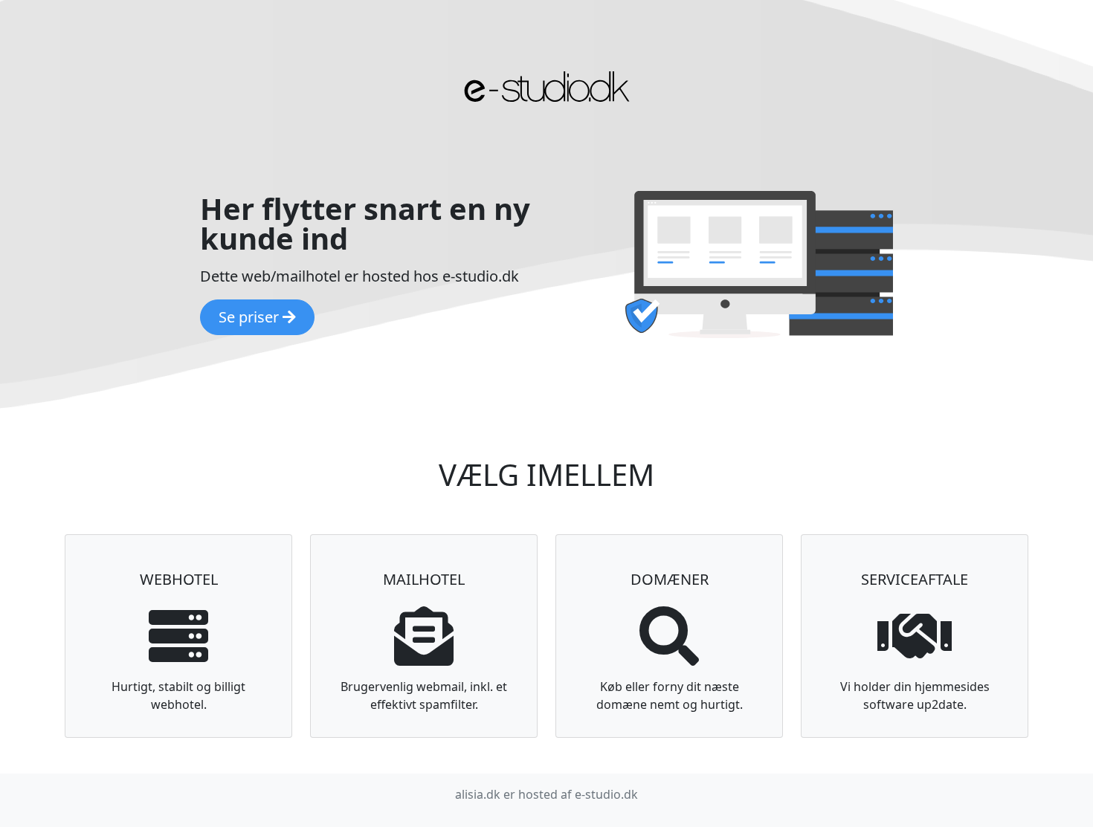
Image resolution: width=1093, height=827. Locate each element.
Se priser (251, 317)
